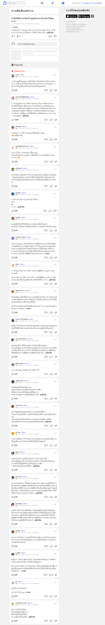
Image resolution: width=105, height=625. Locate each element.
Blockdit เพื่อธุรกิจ (71, 32)
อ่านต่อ (47, 253)
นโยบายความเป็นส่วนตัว (73, 28)
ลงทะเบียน (98, 3)
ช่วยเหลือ (73, 24)
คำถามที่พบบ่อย (82, 24)
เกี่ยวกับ (68, 24)
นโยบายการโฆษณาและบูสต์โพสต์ (75, 26)
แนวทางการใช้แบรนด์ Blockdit (74, 30)
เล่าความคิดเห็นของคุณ (26, 44)
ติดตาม (22, 75)
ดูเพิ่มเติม (25, 116)
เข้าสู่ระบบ (86, 3)
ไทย (78, 32)
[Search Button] (9, 3)
